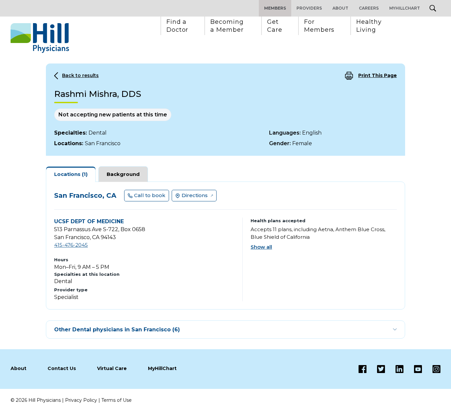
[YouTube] (412, 369)
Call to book (149, 195)
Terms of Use (116, 400)
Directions (195, 195)
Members (275, 8)
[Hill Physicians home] (40, 38)
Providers (309, 8)
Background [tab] (123, 174)
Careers (369, 8)
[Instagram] (431, 369)
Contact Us (62, 368)
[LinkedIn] (394, 369)
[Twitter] (375, 369)
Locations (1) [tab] (70, 174)
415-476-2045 (71, 245)
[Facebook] (362, 369)
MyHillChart (404, 8)
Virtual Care (112, 368)
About (340, 8)
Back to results (80, 75)
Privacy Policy (81, 400)
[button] (177, 26)
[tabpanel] (225, 245)
